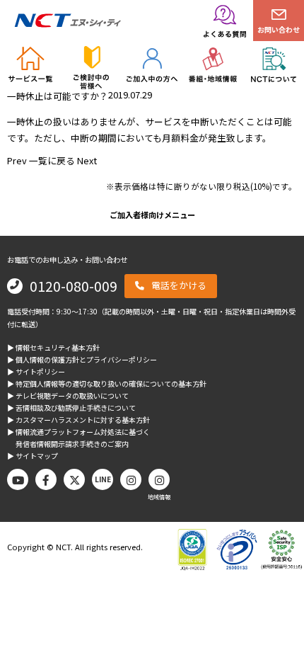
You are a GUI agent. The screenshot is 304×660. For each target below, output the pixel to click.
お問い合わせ (278, 29)
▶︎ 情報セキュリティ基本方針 (53, 347)
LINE (103, 479)
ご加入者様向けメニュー (152, 214)
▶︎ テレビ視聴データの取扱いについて (68, 395)
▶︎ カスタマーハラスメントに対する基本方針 (78, 419)
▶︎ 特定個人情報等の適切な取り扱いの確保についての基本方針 (106, 383)
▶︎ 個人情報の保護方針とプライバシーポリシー (82, 359)
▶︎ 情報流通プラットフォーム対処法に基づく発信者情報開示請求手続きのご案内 (78, 437)
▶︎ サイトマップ (32, 455)
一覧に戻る (52, 160)
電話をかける (178, 285)
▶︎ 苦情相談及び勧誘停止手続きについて (71, 407)
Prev (17, 160)
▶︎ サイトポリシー (36, 371)
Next (87, 160)
